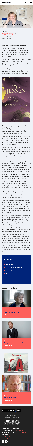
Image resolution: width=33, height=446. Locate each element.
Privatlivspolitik (6, 437)
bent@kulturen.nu (20, 432)
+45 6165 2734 (19, 430)
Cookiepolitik (6, 439)
